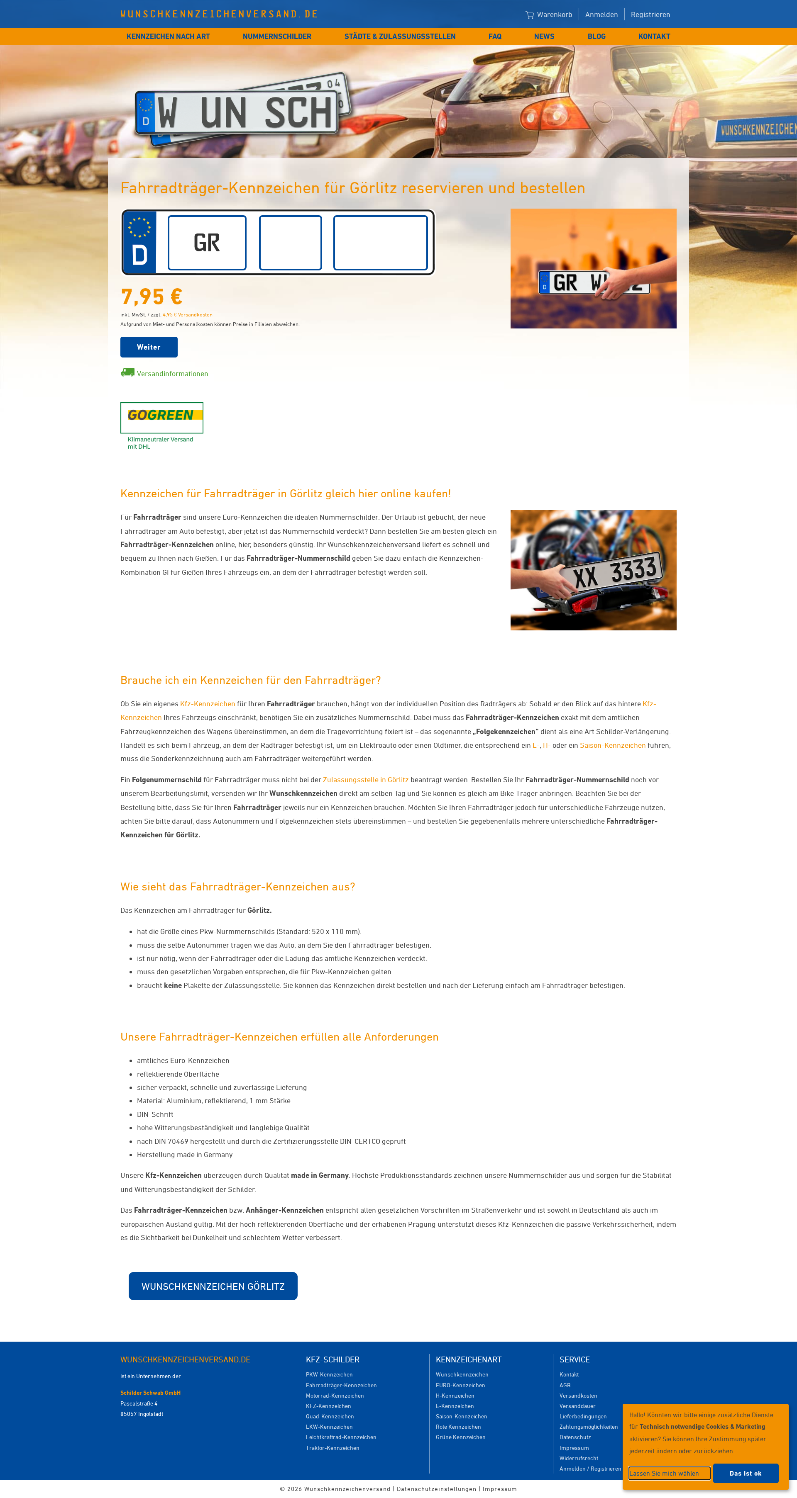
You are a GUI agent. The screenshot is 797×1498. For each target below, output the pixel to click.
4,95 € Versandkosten (188, 314)
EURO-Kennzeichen (460, 1385)
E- (536, 745)
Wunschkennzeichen (462, 1374)
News (544, 36)
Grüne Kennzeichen (461, 1436)
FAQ (495, 36)
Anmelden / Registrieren (590, 1468)
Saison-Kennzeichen (613, 745)
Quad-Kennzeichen (330, 1416)
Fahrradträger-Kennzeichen (341, 1385)
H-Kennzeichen (455, 1395)
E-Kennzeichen (455, 1405)
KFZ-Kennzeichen (328, 1405)
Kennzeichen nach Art (168, 36)
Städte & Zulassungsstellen (400, 36)
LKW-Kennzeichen (329, 1426)
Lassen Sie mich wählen (664, 1473)
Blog (597, 36)
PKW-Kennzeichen (329, 1374)
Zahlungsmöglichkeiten (589, 1426)
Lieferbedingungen (583, 1416)
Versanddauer (578, 1405)
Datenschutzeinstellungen (437, 1488)
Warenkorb (553, 14)
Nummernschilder (277, 36)
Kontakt (654, 36)
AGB (565, 1385)
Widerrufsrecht (579, 1458)
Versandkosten (578, 1395)
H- (547, 745)
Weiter (149, 347)
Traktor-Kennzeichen (332, 1447)
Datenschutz (575, 1436)
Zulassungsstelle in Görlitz (366, 779)
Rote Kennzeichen (458, 1426)
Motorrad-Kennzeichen (335, 1395)
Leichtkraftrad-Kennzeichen (341, 1436)
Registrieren (650, 14)
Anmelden (601, 14)
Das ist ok (746, 1473)
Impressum (574, 1447)
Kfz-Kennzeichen (207, 703)
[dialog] (706, 1447)
